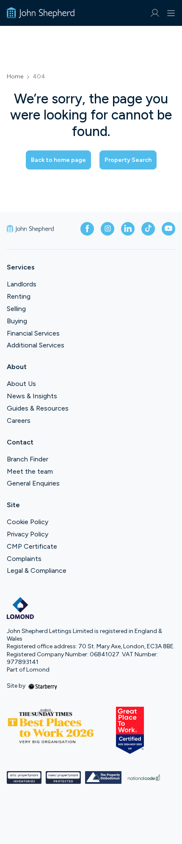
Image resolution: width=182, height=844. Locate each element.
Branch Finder (27, 459)
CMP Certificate (32, 546)
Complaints (24, 559)
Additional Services (35, 345)
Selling (16, 309)
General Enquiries (33, 483)
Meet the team (30, 471)
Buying (17, 321)
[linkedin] (128, 229)
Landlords (21, 284)
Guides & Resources (38, 408)
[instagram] (107, 229)
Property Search (128, 160)
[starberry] (43, 685)
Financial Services (33, 333)
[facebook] (87, 229)
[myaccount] (154, 12)
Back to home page (58, 160)
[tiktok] (148, 229)
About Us (21, 384)
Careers (18, 420)
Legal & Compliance (36, 570)
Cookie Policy (27, 522)
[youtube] (168, 229)
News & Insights (32, 396)
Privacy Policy (27, 534)
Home (15, 77)
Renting (18, 296)
